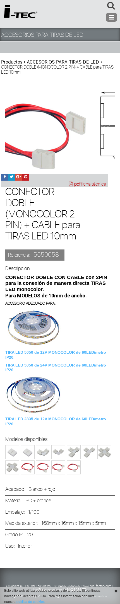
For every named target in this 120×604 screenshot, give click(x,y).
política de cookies (30, 601)
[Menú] (111, 17)
